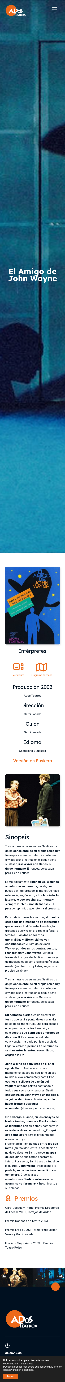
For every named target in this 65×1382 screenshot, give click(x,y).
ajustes (29, 1369)
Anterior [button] (4, 1276)
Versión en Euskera (32, 760)
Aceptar (10, 1376)
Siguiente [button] (60, 1276)
